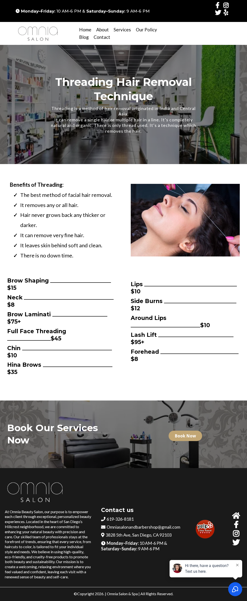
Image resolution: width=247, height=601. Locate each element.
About (102, 29)
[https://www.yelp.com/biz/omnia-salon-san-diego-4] (227, 12)
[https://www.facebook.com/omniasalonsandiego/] (219, 5)
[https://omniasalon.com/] (38, 33)
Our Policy (146, 29)
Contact (102, 37)
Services (122, 29)
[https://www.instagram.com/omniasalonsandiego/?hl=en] (227, 5)
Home (85, 29)
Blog (84, 37)
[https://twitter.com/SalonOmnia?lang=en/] (219, 15)
